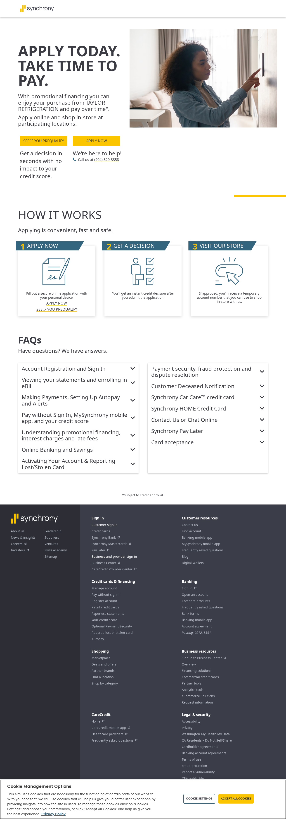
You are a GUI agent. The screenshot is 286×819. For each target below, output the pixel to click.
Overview (189, 664)
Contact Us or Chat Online (184, 420)
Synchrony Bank (104, 537)
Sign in (187, 588)
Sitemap (51, 556)
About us (17, 531)
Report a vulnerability (198, 772)
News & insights (23, 537)
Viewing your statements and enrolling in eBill (74, 383)
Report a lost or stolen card (112, 632)
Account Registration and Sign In (64, 368)
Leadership (53, 531)
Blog (185, 556)
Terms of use (191, 759)
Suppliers (52, 537)
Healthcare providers (107, 734)
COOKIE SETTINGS (199, 798)
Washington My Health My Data (206, 734)
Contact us (190, 525)
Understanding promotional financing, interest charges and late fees (71, 435)
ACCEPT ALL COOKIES (236, 798)
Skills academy (56, 550)
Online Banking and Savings (57, 450)
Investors (18, 550)
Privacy (187, 727)
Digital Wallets (193, 563)
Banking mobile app (197, 537)
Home (96, 721)
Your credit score (104, 620)
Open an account (195, 594)
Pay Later (98, 550)
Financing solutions (196, 670)
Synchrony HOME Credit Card (188, 408)
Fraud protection (194, 766)
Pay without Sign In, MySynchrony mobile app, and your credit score (74, 418)
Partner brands (103, 670)
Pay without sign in (106, 594)
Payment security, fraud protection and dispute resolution (201, 371)
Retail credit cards (105, 607)
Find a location (103, 677)
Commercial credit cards (200, 677)
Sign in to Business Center (202, 658)
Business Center (104, 563)
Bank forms (190, 613)
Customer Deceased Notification (192, 386)
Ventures (51, 544)
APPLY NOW (96, 140)
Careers (17, 544)
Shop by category (105, 683)
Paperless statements (108, 613)
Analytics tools (192, 689)
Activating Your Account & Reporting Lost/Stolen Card (68, 464)
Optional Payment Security (112, 626)
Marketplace (101, 658)
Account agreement (197, 626)
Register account (104, 601)
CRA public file (193, 778)
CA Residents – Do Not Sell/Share (207, 740)
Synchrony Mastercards (109, 544)
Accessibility (191, 721)
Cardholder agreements (200, 747)
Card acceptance (172, 442)
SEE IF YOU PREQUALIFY (43, 140)
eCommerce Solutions (198, 696)
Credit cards (101, 531)
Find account (191, 531)
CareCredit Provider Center (112, 569)
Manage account (104, 588)
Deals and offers (104, 664)
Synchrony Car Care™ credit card (192, 397)
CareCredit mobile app (109, 727)
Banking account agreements (204, 753)
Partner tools (191, 683)
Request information (197, 702)
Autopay (98, 639)
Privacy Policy (53, 814)
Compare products (196, 601)
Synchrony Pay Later (177, 431)
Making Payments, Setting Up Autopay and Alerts (71, 400)
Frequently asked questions (203, 550)
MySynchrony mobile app (201, 544)
